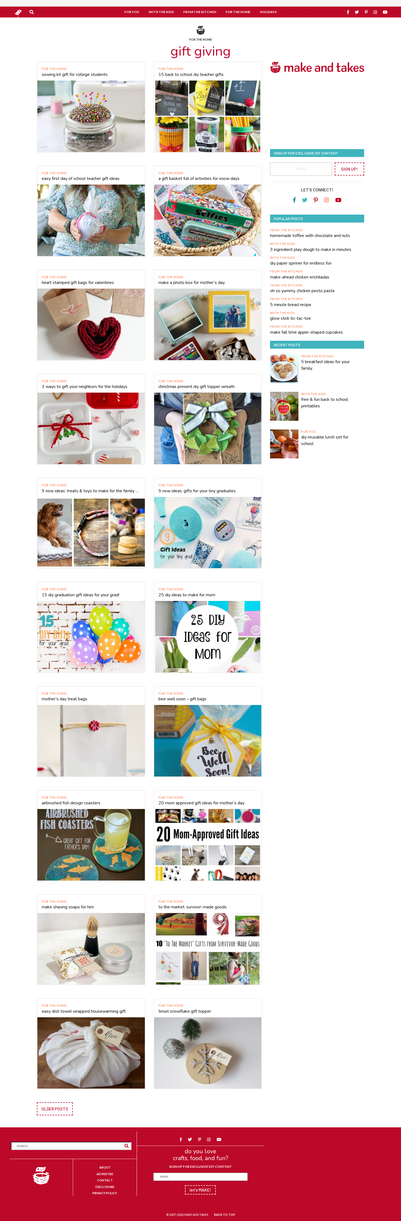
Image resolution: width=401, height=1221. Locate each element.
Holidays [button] (268, 12)
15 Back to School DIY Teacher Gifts (191, 75)
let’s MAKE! (200, 1189)
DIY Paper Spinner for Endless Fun (300, 263)
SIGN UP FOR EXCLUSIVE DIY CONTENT (200, 1166)
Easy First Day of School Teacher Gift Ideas (80, 179)
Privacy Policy (104, 1193)
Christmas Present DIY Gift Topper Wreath (196, 387)
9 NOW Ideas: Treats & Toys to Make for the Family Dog (91, 491)
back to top (224, 1214)
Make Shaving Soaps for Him (68, 907)
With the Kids (282, 243)
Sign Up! (349, 168)
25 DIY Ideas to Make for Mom (186, 595)
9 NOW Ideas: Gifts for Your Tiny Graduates (197, 491)
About (104, 1167)
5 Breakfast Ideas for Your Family (325, 365)
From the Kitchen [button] (199, 12)
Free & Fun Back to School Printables (324, 402)
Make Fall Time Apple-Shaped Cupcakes (306, 332)
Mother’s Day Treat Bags (64, 699)
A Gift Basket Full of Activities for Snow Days (199, 179)
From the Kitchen (286, 230)
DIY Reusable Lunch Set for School (324, 440)
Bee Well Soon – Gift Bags (182, 699)
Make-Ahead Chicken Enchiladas (299, 277)
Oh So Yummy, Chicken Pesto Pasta (302, 291)
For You (308, 431)
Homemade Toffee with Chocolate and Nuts (310, 236)
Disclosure (104, 1187)
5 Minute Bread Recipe (290, 305)
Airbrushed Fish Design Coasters (71, 803)
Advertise (105, 1174)
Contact (105, 1180)
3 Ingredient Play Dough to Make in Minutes (310, 250)
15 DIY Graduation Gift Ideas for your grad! (80, 595)
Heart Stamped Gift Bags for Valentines (78, 283)
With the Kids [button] (161, 12)
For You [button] (131, 12)
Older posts (54, 1108)
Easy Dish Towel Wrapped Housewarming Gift (84, 1011)
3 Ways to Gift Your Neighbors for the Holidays (84, 387)
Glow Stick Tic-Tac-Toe (290, 318)
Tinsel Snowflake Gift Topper (184, 1011)
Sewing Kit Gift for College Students (75, 75)
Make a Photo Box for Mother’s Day (191, 283)
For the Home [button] (238, 12)
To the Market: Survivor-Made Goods (192, 907)
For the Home (54, 68)
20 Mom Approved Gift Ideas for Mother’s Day (201, 803)
